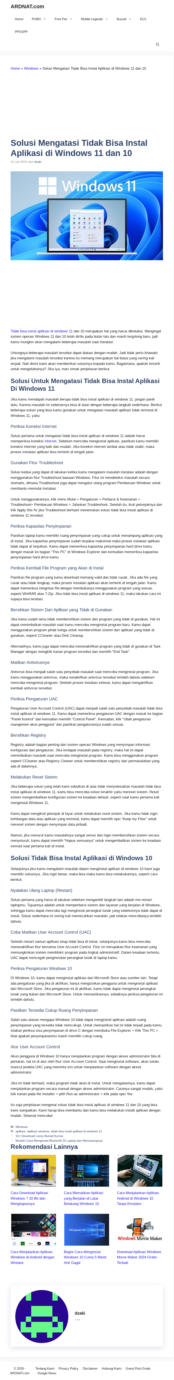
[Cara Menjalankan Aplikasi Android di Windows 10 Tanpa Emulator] (140, 1184)
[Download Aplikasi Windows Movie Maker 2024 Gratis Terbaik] (140, 1243)
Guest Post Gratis (138, 1368)
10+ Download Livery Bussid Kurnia (39, 1136)
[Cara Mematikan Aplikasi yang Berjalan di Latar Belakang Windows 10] (86, 1184)
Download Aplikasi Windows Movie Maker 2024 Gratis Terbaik (139, 1257)
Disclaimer (90, 1368)
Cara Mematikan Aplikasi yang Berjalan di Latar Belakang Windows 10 (83, 1198)
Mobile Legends (92, 19)
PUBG (36, 19)
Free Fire (61, 19)
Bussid (121, 19)
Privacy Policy (69, 1368)
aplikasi (20, 1131)
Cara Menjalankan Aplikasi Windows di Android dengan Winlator (32, 1257)
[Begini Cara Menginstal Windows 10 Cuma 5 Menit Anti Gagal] (86, 1243)
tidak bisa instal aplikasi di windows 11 (76, 1131)
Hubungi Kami (111, 1368)
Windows (31, 68)
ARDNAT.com (27, 6)
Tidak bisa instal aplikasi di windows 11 (42, 331)
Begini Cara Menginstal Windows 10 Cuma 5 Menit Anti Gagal (85, 1257)
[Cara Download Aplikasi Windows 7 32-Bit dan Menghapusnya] (33, 1184)
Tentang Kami (44, 1368)
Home (19, 19)
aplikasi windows (38, 1131)
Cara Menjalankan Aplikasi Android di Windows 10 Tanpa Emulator (138, 1198)
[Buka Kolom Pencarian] (157, 44)
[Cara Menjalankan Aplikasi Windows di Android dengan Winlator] (33, 1243)
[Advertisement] (46, 106)
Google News (47, 1373)
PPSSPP (21, 32)
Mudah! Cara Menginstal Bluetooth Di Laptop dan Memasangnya (59, 1140)
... (77, 1317)
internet (50, 441)
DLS (143, 19)
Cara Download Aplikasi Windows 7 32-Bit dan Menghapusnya (29, 1198)
